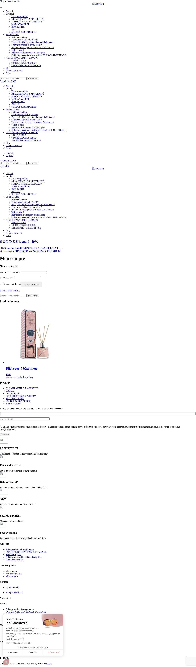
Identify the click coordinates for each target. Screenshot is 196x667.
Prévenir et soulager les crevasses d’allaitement (32, 47)
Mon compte (11, 571)
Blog (8, 68)
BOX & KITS (18, 27)
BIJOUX (15, 29)
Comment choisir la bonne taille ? (26, 45)
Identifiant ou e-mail (10, 272)
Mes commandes (13, 573)
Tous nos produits (19, 16)
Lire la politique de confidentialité (19, 643)
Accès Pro (4, 166)
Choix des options (24, 377)
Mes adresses (12, 576)
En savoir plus (12, 34)
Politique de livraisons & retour (20, 549)
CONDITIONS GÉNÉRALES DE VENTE (26, 552)
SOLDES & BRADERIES (23, 32)
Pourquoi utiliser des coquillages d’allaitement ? (33, 42)
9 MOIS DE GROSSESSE (23, 63)
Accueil (9, 11)
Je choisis (33, 652)
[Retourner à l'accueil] (98, 4)
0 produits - (8, 81)
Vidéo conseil (17, 50)
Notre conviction (19, 37)
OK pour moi (53, 652)
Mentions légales (13, 554)
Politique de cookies (15, 559)
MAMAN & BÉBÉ (20, 24)
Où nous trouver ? (14, 70)
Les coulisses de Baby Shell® (24, 39)
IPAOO (47, 663)
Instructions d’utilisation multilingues (28, 52)
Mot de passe (7, 277)
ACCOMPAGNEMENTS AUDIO (22, 58)
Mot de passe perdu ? (9, 290)
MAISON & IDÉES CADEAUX (26, 21)
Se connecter (31, 284)
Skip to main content (9, 1)
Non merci (13, 652)
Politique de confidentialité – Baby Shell (24, 557)
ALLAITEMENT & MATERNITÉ (27, 19)
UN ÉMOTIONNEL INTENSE (26, 65)
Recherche (32, 78)
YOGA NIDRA (18, 60)
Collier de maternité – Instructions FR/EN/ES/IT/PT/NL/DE (38, 55)
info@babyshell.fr (14, 592)
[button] (6, 662)
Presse (8, 73)
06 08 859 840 (12, 587)
